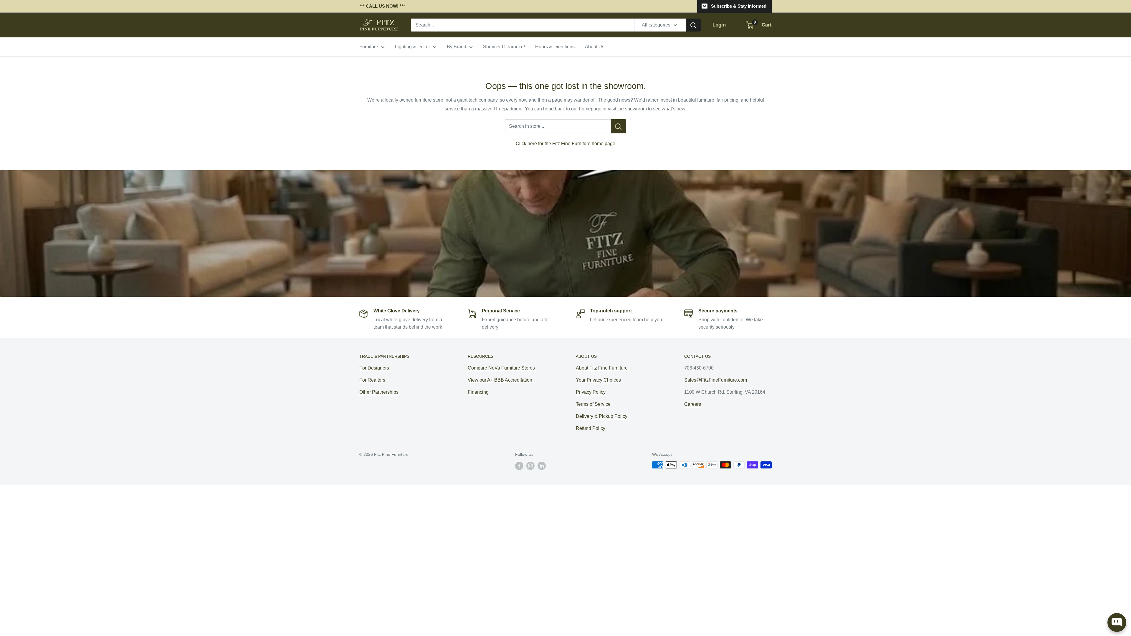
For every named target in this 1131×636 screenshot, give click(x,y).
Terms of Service (593, 404)
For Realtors (372, 379)
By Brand (456, 46)
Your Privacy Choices (598, 379)
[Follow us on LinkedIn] (542, 465)
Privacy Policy (591, 392)
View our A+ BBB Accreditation (500, 379)
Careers (692, 404)
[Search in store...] (618, 126)
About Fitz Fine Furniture (602, 367)
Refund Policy (590, 428)
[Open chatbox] (1116, 622)
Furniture (368, 46)
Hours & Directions (555, 46)
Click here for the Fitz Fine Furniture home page (565, 143)
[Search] (693, 25)
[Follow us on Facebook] (519, 465)
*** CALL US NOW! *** (382, 6)
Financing (478, 392)
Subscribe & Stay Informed (738, 6)
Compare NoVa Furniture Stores (501, 367)
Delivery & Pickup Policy (601, 416)
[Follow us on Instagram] (530, 465)
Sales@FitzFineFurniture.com (715, 379)
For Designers (374, 367)
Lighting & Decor (412, 46)
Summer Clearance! (504, 46)
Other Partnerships (379, 392)
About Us (594, 46)
